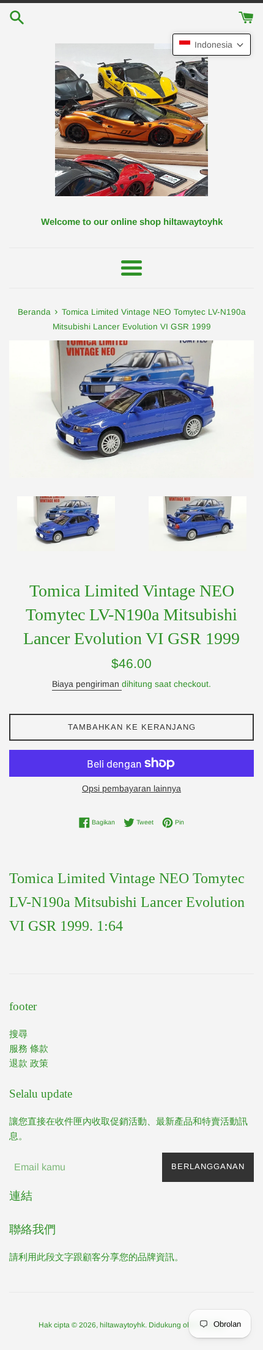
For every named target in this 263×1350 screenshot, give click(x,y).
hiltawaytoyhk (122, 1325)
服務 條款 (28, 1048)
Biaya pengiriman (87, 684)
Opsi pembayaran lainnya (131, 788)
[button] (211, 44)
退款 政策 (28, 1063)
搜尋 (18, 1034)
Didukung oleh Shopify (186, 1325)
